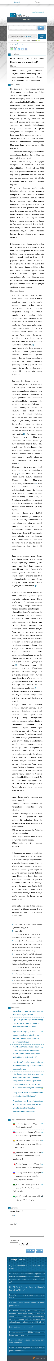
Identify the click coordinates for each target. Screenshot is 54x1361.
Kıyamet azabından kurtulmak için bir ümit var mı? (27, 1267)
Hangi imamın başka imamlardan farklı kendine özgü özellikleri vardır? (27, 1094)
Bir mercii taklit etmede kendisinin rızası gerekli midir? (27, 1304)
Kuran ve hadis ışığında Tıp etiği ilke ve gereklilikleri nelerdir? (27, 1349)
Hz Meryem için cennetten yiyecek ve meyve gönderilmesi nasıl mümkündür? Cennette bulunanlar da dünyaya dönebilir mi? (27, 1277)
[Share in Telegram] (19, 49)
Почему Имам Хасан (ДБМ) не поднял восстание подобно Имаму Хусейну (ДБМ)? (27, 1176)
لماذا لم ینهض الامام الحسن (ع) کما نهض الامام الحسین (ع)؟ (29, 1198)
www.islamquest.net (37, 12)
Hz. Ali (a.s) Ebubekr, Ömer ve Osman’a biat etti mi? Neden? (27, 1288)
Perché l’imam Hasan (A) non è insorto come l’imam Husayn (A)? (29, 1166)
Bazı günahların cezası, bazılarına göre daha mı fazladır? (27, 1341)
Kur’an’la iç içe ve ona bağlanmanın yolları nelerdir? (27, 1296)
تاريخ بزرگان (19, 44)
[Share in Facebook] (26, 49)
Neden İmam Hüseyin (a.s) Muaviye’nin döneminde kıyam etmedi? (27, 1013)
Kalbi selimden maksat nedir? (21, 1327)
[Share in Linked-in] (15, 49)
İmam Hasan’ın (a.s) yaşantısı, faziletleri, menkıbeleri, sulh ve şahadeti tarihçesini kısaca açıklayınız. (28, 1065)
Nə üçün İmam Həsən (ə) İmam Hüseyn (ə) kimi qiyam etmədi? (28, 1134)
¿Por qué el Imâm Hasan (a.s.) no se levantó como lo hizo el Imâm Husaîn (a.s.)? (28, 1143)
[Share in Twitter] (22, 49)
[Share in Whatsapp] (12, 49)
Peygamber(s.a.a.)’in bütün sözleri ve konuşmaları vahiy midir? (27, 1333)
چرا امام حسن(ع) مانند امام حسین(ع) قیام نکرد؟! (26, 1125)
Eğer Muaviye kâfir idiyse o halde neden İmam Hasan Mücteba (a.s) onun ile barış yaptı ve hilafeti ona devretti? (28, 1023)
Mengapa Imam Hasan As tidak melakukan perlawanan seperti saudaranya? (27, 1155)
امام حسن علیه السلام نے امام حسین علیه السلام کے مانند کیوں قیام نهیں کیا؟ (27, 1187)
